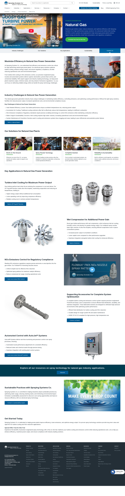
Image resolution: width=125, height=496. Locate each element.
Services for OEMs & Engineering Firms (73, 466)
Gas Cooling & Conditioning (58, 457)
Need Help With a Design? (71, 461)
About (99, 448)
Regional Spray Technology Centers (104, 463)
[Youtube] (5, 451)
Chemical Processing (42, 461)
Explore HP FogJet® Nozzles (15, 204)
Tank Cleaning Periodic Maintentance (73, 450)
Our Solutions (42, 50)
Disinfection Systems (30, 459)
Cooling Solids (55, 454)
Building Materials (41, 459)
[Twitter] (7, 451)
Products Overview (29, 448)
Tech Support (68, 468)
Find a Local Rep (107, 3)
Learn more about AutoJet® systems (18, 355)
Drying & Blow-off (56, 461)
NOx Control (55, 477)
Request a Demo (69, 454)
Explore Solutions (75, 243)
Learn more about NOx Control (16, 279)
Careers (99, 459)
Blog (102, 8)
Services (37, 8)
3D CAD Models (83, 3)
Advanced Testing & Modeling (71, 463)
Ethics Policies (100, 452)
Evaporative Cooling (56, 466)
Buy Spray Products (70, 452)
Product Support (87, 466)
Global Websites (101, 461)
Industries (16, 8)
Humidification (55, 470)
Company (56, 8)
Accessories (28, 463)
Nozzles (27, 450)
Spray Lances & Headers (30, 461)
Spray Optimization (87, 463)
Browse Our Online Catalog (89, 8)
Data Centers (40, 457)
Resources (46, 8)
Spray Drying (55, 479)
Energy (39, 463)
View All (62, 372)
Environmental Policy (102, 450)
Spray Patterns (86, 461)
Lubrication (55, 472)
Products (7, 8)
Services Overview (69, 448)
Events (99, 457)
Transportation (40, 472)
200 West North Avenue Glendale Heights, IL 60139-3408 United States (12, 462)
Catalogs (85, 450)
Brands (27, 466)
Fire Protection (55, 468)
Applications (27, 8)
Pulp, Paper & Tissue (42, 470)
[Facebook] (12, 451)
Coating (54, 459)
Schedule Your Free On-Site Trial (76, 39)
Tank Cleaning (29, 452)
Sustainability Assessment (71, 459)
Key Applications (65, 50)
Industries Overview (42, 448)
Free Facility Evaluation (70, 457)
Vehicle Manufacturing (42, 450)
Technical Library (87, 452)
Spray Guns (28, 457)
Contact (65, 8)
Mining (39, 466)
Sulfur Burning (56, 481)
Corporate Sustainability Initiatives (104, 454)
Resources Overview (87, 448)
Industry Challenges (17, 50)
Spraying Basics (87, 459)
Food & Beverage (41, 452)
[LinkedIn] (10, 451)
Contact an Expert (75, 320)
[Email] (17, 451)
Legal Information (8, 467)
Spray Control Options (30, 454)
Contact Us (110, 50)
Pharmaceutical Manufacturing (44, 468)
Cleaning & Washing (56, 450)
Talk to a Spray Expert (14, 122)
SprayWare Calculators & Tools (89, 454)
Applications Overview (57, 448)
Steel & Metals (40, 454)
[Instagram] (15, 451)
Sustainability (96, 3)
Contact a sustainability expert (16, 402)
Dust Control (55, 463)
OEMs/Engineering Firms (112, 8)
